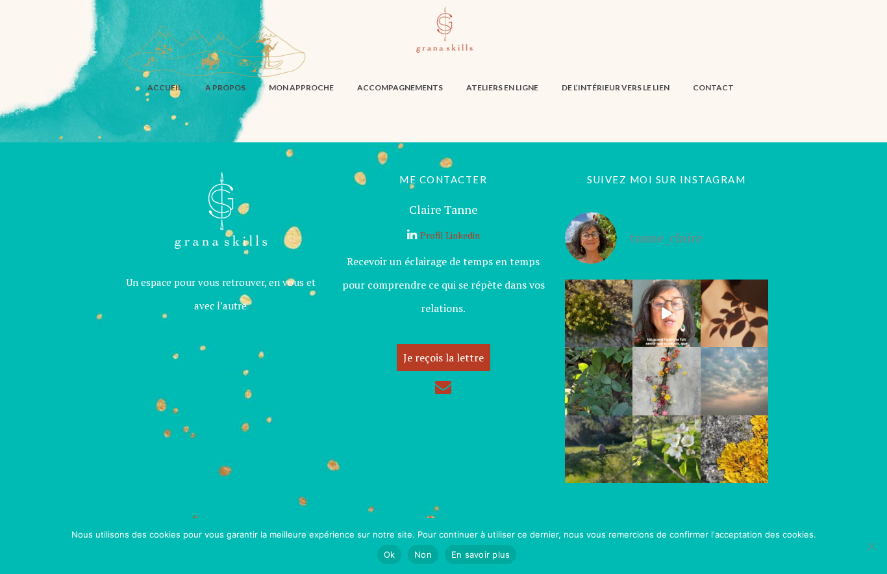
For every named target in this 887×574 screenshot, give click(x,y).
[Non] (870, 546)
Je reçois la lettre (443, 357)
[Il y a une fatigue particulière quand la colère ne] (666, 381)
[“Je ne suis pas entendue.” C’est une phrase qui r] (734, 449)
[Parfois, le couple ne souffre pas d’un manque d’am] (666, 449)
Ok (389, 554)
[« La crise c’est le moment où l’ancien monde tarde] (598, 449)
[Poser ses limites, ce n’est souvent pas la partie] (666, 313)
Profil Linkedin (450, 235)
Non (423, 554)
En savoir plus (480, 554)
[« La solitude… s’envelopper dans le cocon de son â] (734, 381)
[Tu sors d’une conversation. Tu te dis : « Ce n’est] (734, 313)
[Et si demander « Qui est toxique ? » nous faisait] (598, 313)
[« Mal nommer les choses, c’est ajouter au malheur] (598, 381)
